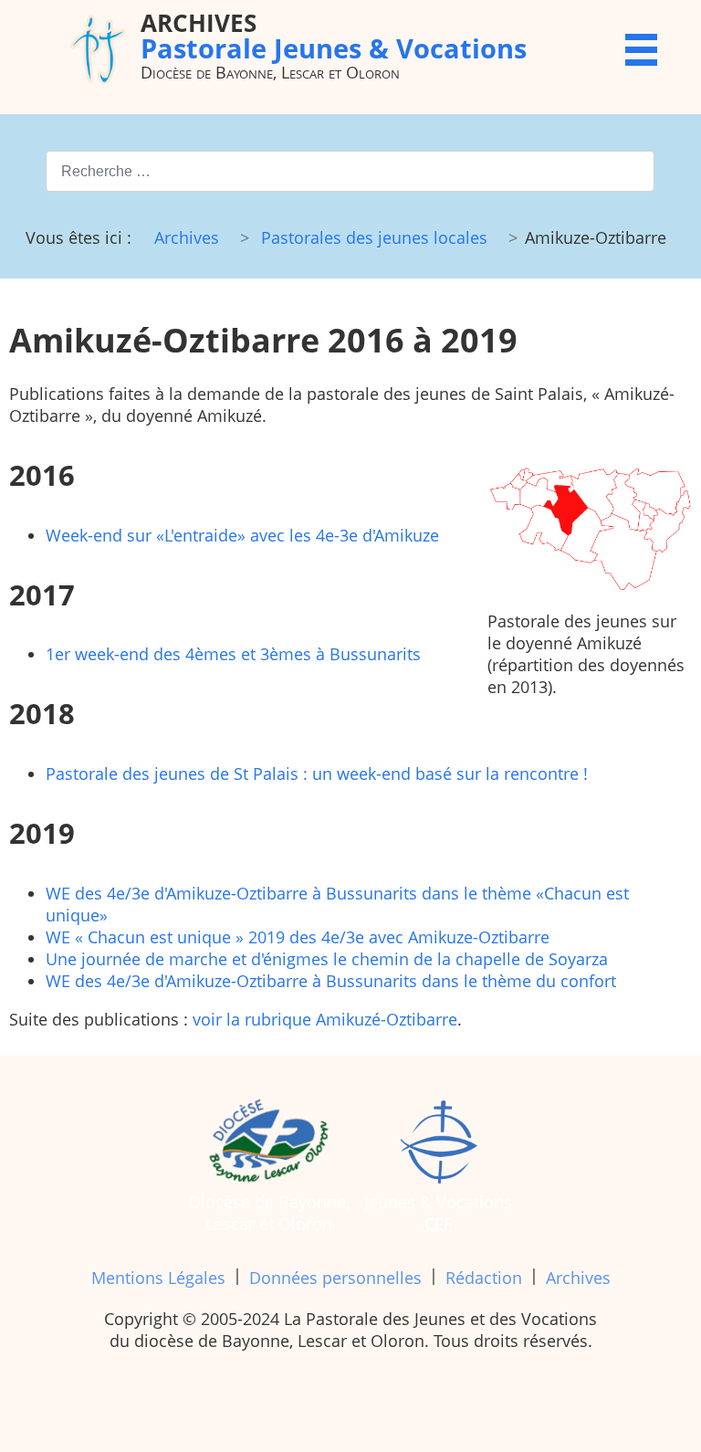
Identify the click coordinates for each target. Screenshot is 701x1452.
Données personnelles (335, 1278)
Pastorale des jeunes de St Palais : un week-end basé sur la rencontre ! (317, 773)
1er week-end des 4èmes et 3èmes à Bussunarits (233, 654)
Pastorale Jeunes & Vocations (334, 35)
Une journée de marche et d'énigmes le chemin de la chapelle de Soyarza (327, 959)
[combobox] (350, 171)
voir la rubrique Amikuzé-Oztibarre (325, 1019)
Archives (578, 1278)
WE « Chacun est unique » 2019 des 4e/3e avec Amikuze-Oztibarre (297, 937)
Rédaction (483, 1278)
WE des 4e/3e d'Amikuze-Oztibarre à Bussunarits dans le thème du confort (331, 981)
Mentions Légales (158, 1278)
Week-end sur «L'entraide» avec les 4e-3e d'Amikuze (242, 535)
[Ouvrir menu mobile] (641, 49)
